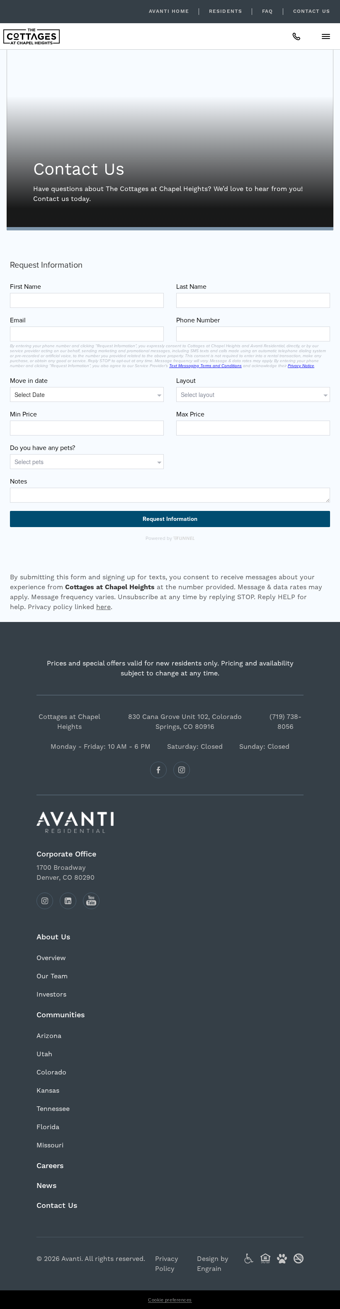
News (46, 1185)
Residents (225, 11)
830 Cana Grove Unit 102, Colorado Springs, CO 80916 (185, 722)
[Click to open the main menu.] (326, 36)
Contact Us (311, 11)
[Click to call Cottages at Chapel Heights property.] (296, 36)
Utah (44, 1054)
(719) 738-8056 (285, 722)
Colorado (51, 1072)
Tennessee (53, 1109)
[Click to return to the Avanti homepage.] (170, 822)
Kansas (47, 1090)
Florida (47, 1127)
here (103, 607)
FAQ (267, 11)
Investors (51, 994)
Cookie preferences (170, 1299)
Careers (50, 1166)
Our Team (52, 976)
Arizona (48, 1036)
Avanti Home (169, 11)
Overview (51, 958)
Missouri (49, 1145)
